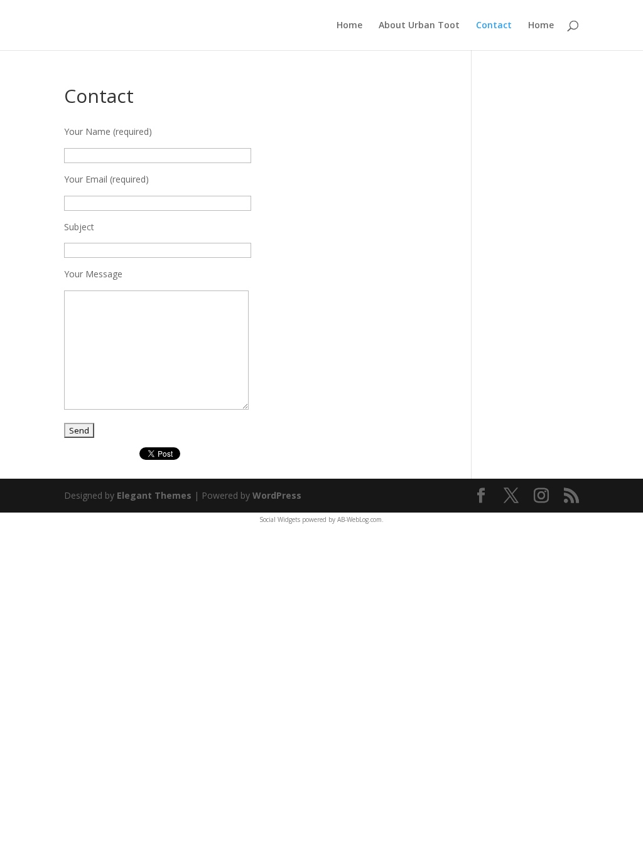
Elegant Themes (154, 495)
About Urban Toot (419, 26)
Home (349, 26)
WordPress (276, 495)
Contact (494, 26)
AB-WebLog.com (359, 519)
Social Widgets (279, 519)
